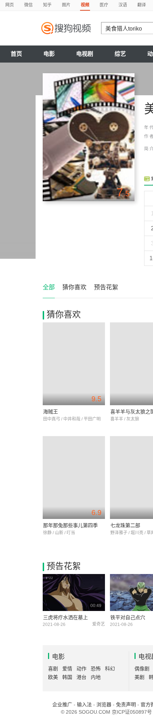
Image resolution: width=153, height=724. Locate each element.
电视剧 (84, 54)
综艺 (120, 54)
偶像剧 (141, 668)
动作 (81, 668)
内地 (96, 677)
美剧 (139, 677)
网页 (9, 4)
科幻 (110, 668)
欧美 (53, 677)
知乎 (47, 4)
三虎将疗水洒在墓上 (65, 617)
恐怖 (96, 668)
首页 (16, 54)
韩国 (67, 677)
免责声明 (126, 704)
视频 (85, 4)
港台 (81, 677)
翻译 (141, 4)
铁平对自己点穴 (127, 617)
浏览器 (103, 704)
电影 (49, 54)
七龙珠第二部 (125, 525)
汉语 (122, 4)
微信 (28, 4)
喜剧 (53, 668)
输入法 (84, 704)
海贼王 (50, 411)
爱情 (67, 668)
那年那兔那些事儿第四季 (70, 525)
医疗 (104, 4)
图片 (66, 4)
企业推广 (62, 704)
